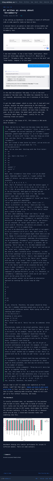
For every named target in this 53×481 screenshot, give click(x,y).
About (41, 2)
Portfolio (26, 2)
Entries (42, 478)
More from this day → (44, 473)
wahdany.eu (8, 478)
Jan (8, 7)
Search (36, 2)
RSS (36, 478)
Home (16, 2)
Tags (32, 2)
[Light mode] (51, 2)
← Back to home (7, 473)
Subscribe (46, 2)
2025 (4, 7)
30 (11, 7)
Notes (50, 478)
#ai (21, 15)
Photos (20, 2)
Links (46, 478)
